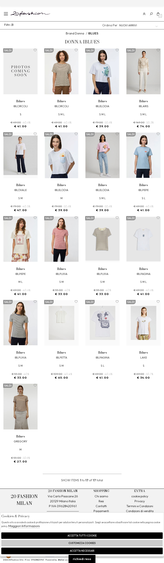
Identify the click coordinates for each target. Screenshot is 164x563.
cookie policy (139, 496)
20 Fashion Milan (30, 13)
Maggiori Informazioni (24, 526)
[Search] (151, 13)
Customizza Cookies (82, 543)
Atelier (61, 560)
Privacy (140, 501)
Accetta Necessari (82, 550)
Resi (101, 501)
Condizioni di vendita (140, 511)
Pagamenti (101, 511)
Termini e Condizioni (139, 506)
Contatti (101, 506)
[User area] (144, 13)
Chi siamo (101, 496)
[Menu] (6, 13)
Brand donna (75, 33)
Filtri (7, 25)
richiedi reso (82, 559)
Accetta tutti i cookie (82, 535)
